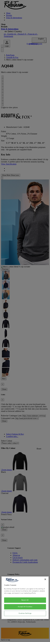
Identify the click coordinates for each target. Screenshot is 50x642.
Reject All (25, 600)
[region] (25, 597)
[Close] (45, 579)
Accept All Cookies (25, 607)
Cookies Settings (25, 613)
